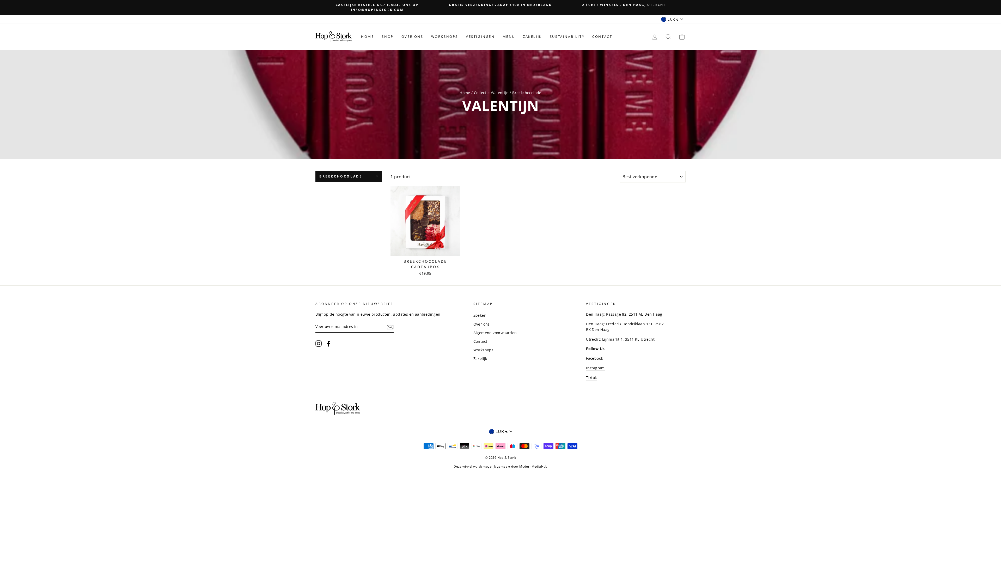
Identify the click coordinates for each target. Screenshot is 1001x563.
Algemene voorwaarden (495, 332)
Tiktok (591, 377)
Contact (602, 36)
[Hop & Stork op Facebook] (329, 343)
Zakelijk (532, 36)
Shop (387, 36)
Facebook (594, 358)
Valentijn (500, 92)
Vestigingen (480, 36)
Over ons (412, 36)
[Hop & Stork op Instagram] (318, 343)
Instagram (595, 367)
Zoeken (479, 315)
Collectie (482, 92)
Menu (509, 36)
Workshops (444, 36)
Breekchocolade (340, 176)
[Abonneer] (390, 326)
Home (367, 36)
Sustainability (567, 36)
